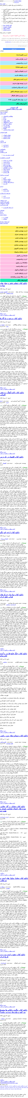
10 (6, 1083)
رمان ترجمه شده (12, 1087)
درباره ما (16, 2)
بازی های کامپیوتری (8, 207)
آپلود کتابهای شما (7, 25)
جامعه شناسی (6, 136)
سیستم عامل (6, 169)
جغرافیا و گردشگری (5, 193)
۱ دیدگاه (2, 873)
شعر (15, 1088)
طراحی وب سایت (7, 160)
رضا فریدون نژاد (18, 1087)
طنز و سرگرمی (4, 205)
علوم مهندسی (6, 126)
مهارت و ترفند (6, 165)
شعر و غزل (6, 190)
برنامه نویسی (6, 162)
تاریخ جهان (5, 146)
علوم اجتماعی (3, 132)
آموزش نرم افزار (4, 175)
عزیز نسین (13, 1088)
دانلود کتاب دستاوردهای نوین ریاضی (14, 736)
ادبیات (1, 186)
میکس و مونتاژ (7, 179)
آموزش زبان (6, 125)
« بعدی (16, 1083)
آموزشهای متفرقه (4, 221)
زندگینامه (5, 189)
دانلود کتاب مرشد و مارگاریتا (11, 318)
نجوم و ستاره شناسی (8, 129)
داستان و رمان (3, 112)
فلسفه (1, 150)
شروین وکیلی (19, 1088)
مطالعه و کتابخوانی (8, 116)
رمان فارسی (2, 1087)
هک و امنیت (6, 172)
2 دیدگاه (2, 648)
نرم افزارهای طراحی (8, 182)
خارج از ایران (6, 197)
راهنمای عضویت (7, 27)
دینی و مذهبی (3, 200)
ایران (4, 196)
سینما (1, 211)
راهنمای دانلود (6, 28)
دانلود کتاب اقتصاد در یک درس (11, 457)
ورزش (1, 213)
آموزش (22, 55)
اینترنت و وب (6, 163)
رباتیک (4, 117)
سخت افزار (6, 171)
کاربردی (5, 183)
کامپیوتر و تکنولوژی (5, 157)
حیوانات (5, 219)
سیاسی (2, 141)
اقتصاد (4, 128)
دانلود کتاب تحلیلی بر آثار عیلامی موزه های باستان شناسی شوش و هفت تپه (13, 809)
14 (11, 1083)
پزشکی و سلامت (7, 123)
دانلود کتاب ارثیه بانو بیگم (9, 532)
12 (8, 1083)
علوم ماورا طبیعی (4, 202)
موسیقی (2, 210)
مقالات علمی (6, 120)
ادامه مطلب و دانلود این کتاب (7, 315)
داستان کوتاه (24, 1087)
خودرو (4, 119)
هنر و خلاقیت (3, 152)
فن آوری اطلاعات (7, 168)
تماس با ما (2, 3)
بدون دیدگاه (3, 313)
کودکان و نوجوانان (4, 203)
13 (9, 1083)
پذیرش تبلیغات (7, 30)
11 (7, 1083)
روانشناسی (3, 149)
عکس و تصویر (6, 180)
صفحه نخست (17, 0)
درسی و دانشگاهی (8, 122)
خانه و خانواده (6, 138)
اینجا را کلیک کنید (8, 41)
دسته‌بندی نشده (4, 223)
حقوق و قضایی (7, 135)
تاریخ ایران (5, 145)
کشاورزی (5, 217)
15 (12, 1083)
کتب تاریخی (3, 142)
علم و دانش (3, 113)
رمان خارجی (7, 1087)
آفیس (4, 177)
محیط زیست (3, 214)
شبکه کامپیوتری (7, 166)
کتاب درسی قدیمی (3, 1088)
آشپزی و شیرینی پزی (8, 155)
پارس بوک (8, 1088)
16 (13, 1083)
